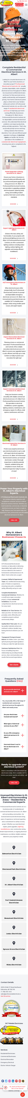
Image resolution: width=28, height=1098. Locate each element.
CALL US (14, 520)
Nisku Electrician (14, 965)
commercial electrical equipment (14, 142)
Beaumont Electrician (14, 918)
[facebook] (3, 1081)
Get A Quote (19, 3)
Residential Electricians (8, 1053)
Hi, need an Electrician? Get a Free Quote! (17, 1087)
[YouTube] (20, 1081)
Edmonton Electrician (11, 854)
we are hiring (19, 5)
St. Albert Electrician (14, 885)
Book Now (13, 204)
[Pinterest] (16, 1081)
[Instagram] (9, 1081)
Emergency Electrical (7, 1062)
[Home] (6, 3)
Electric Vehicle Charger (8, 1065)
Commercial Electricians (8, 1056)
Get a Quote (14, 665)
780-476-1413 (23, 1)
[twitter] (6, 1081)
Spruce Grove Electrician (14, 949)
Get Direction (5, 996)
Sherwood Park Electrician (14, 869)
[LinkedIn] (13, 1081)
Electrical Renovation (7, 1059)
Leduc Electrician (14, 934)
